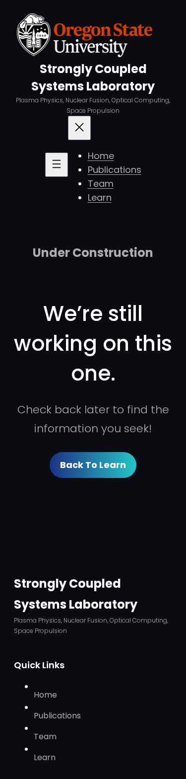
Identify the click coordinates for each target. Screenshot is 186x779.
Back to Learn (93, 465)
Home (101, 156)
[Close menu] (79, 128)
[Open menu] (56, 165)
